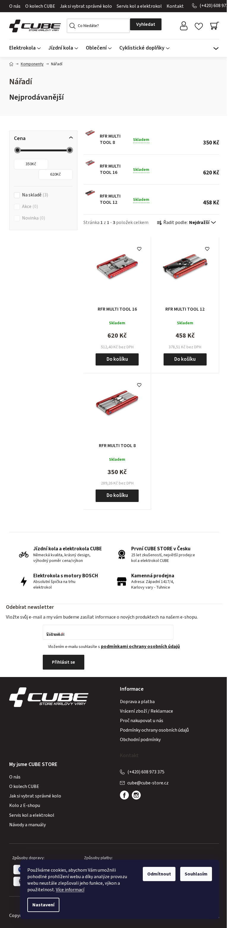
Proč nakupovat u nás (141, 720)
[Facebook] (124, 795)
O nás (14, 6)
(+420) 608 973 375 (145, 772)
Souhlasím (196, 874)
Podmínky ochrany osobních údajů (154, 730)
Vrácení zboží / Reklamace (146, 711)
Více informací (70, 889)
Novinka (33, 218)
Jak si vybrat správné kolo (86, 6)
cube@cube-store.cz (148, 783)
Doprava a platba (137, 701)
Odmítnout (159, 874)
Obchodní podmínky (140, 739)
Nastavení (43, 905)
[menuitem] (27, 48)
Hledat (146, 24)
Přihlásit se (63, 662)
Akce (29, 206)
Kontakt (175, 6)
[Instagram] (136, 795)
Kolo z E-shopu (24, 805)
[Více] (216, 46)
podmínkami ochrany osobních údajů (140, 646)
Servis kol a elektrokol (139, 6)
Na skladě (34, 195)
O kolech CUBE (40, 6)
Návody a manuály (27, 824)
